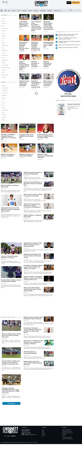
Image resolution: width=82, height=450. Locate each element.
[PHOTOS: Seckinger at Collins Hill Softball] (48, 57)
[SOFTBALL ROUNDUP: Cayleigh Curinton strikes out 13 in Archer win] (36, 38)
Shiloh (3, 72)
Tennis (3, 112)
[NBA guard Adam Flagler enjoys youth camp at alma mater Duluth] (49, 289)
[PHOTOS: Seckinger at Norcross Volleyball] (36, 57)
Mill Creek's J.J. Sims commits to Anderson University (48, 83)
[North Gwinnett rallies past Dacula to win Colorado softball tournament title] (11, 352)
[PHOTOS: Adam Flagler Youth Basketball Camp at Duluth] (49, 319)
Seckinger (4, 70)
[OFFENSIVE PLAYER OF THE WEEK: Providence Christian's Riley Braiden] (11, 200)
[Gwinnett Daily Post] (61, 109)
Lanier (3, 48)
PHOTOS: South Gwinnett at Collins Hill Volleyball (24, 83)
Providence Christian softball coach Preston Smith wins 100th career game (33, 267)
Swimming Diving (5, 110)
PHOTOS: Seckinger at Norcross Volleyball (35, 64)
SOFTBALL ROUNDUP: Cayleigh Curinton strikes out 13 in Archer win (35, 46)
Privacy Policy (35, 442)
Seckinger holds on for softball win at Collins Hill (48, 44)
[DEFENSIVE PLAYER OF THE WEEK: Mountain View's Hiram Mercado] (49, 245)
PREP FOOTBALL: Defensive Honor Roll (10, 186)
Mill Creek (4, 52)
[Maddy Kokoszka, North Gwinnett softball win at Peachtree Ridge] (24, 57)
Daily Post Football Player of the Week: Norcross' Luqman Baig (36, 84)
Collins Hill (4, 30)
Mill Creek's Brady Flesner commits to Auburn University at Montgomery (32, 205)
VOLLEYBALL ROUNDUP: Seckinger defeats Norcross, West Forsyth (24, 46)
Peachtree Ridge (5, 65)
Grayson (3, 43)
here (70, 109)
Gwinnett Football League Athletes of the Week (68, 47)
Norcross (3, 57)
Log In (69, 2)
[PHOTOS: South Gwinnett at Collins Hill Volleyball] (24, 76)
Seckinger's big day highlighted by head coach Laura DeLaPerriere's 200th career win (10, 390)
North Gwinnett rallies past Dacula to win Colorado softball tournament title (11, 362)
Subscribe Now (76, 2)
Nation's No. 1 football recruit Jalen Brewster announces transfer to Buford (67, 38)
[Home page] (41, 4)
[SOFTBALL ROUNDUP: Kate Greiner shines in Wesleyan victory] (49, 256)
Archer (3, 18)
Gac (2, 40)
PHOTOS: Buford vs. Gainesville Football (30, 352)
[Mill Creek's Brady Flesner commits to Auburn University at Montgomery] (49, 206)
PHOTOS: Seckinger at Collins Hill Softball (47, 64)
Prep (2, 332)
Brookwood (4, 23)
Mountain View (5, 55)
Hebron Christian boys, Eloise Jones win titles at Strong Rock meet (11, 335)
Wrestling (3, 119)
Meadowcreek (4, 50)
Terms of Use (30, 442)
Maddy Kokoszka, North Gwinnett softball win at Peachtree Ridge (24, 65)
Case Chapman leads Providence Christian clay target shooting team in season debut (36, 26)
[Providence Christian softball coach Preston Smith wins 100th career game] (49, 267)
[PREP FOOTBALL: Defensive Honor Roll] (11, 177)
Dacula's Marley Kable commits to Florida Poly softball (11, 280)
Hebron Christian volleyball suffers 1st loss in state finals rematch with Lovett (33, 278)
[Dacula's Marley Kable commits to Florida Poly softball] (11, 272)
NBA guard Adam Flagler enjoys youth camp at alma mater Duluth (32, 289)
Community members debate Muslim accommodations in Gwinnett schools (69, 42)
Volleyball (3, 117)
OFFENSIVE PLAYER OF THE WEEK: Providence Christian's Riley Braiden (10, 209)
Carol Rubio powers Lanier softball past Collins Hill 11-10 (24, 24)
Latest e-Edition (60, 100)
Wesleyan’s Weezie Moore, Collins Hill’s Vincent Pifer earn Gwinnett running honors (48, 25)
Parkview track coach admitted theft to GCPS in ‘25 (68, 44)
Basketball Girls (5, 90)
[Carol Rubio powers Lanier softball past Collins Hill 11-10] (24, 17)
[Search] (71, 10)
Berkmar (3, 21)
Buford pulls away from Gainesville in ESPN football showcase (33, 363)
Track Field (4, 115)
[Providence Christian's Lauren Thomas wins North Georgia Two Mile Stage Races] (49, 330)
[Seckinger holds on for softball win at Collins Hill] (48, 38)
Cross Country (4, 92)
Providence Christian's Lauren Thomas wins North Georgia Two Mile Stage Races (32, 330)
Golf (2, 100)
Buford (3, 25)
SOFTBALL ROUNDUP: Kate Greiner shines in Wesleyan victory (32, 255)
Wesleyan (4, 77)
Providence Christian (6, 67)
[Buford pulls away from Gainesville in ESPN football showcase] (49, 363)
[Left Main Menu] (1, 10)
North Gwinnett (5, 60)
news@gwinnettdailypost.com (30, 434)
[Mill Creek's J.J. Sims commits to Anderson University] (48, 76)
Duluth (3, 38)
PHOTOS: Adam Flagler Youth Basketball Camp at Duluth (33, 317)
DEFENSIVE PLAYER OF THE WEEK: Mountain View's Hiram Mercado (33, 244)
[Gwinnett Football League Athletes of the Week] (11, 248)
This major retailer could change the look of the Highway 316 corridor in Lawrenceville (68, 35)
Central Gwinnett (5, 28)
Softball (3, 107)
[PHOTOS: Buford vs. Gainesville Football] (49, 354)
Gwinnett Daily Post (73, 104)
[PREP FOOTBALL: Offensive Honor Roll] (49, 217)
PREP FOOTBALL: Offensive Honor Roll (32, 215)
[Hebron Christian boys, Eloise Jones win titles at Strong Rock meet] (11, 325)
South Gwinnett (5, 75)
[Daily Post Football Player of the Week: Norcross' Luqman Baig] (36, 76)
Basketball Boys (5, 88)
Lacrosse (3, 102)
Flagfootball (4, 95)
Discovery (4, 35)
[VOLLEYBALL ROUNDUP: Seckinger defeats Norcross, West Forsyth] (24, 38)
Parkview (3, 62)
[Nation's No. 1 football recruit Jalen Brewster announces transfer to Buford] (49, 342)
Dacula (3, 33)
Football (3, 97)
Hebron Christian (5, 45)
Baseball (3, 85)
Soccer (3, 105)
